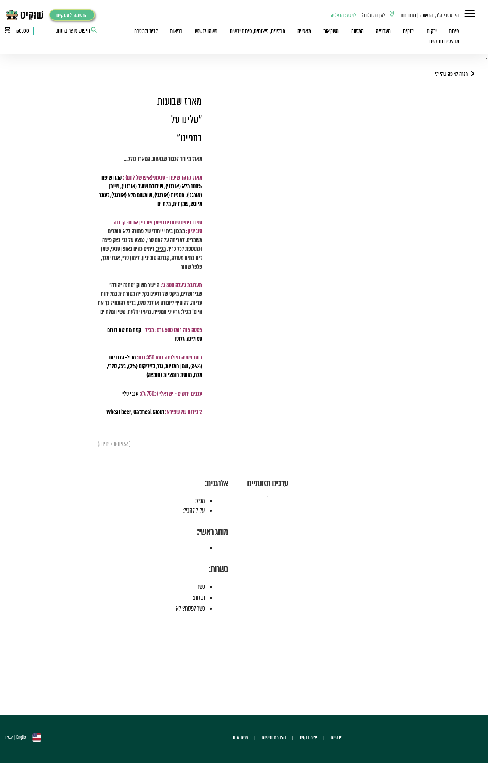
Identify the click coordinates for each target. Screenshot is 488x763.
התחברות (408, 15)
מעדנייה (383, 31)
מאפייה (304, 31)
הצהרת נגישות (274, 737)
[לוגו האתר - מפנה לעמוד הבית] (26, 14)
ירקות (432, 31)
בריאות (176, 31)
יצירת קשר (308, 737)
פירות (454, 31)
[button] (469, 14)
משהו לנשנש (206, 31)
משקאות (331, 31)
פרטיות (336, 737)
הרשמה (426, 15)
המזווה (357, 31)
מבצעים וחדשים (444, 41)
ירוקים (408, 31)
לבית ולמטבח (146, 31)
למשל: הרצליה (343, 15)
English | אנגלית (16, 737)
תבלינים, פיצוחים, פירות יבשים (257, 31)
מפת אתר (240, 737)
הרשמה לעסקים (72, 15)
